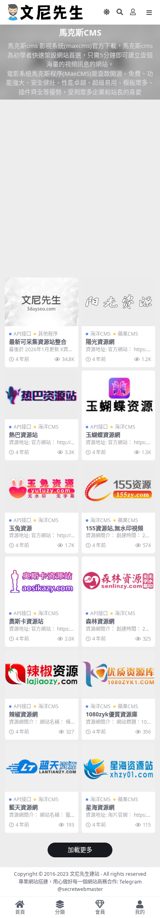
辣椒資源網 (23, 714)
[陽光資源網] (118, 301)
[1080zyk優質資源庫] (118, 674)
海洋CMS (100, 333)
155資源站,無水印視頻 (114, 528)
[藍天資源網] (41, 767)
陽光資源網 (100, 341)
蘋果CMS (128, 333)
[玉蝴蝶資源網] (118, 394)
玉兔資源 (20, 528)
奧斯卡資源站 (26, 621)
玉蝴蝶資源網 (103, 435)
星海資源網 (100, 807)
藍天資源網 (23, 807)
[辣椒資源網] (41, 674)
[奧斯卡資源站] (41, 581)
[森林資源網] (118, 581)
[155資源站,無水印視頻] (118, 488)
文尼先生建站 (84, 873)
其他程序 (48, 333)
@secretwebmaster (80, 889)
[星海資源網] (118, 767)
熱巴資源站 (23, 435)
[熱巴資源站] (41, 394)
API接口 (22, 333)
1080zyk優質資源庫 (111, 714)
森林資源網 (100, 621)
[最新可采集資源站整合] (41, 301)
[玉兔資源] (41, 488)
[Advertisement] (80, 190)
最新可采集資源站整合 (37, 341)
